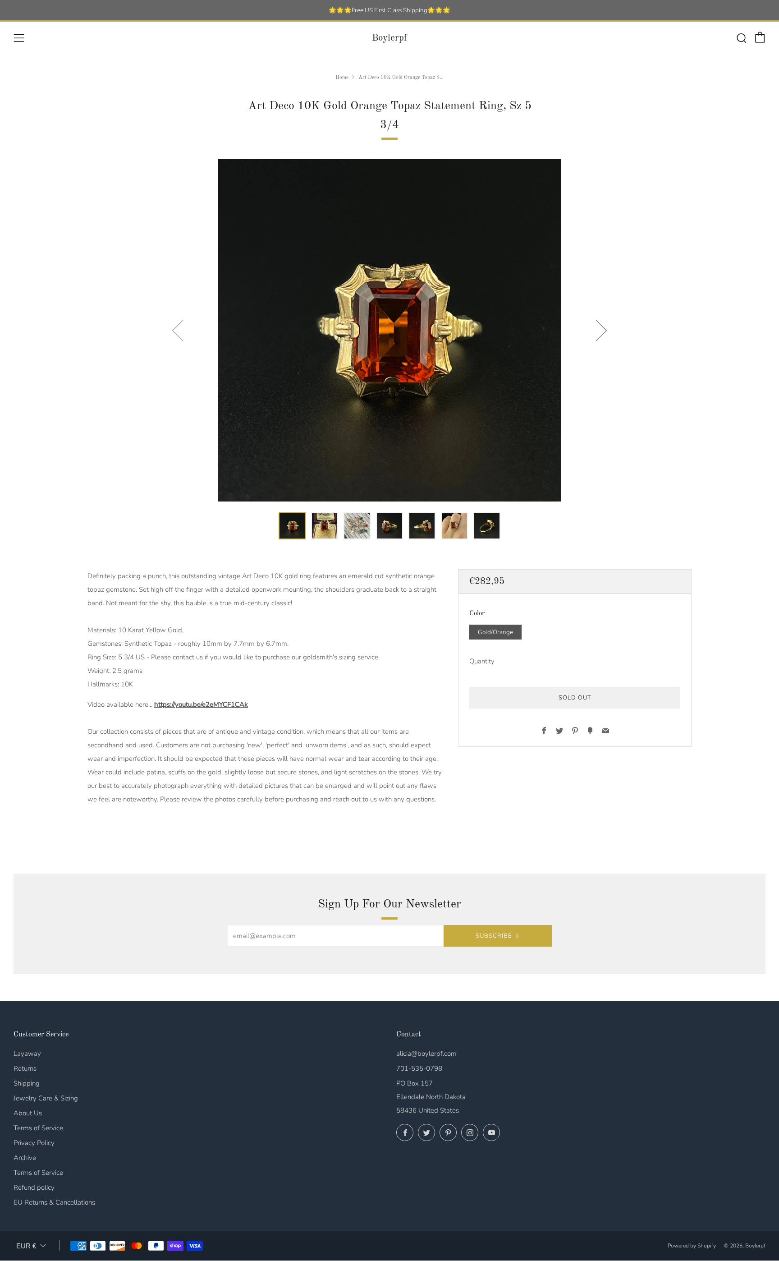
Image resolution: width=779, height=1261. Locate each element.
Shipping (27, 1083)
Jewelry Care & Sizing (46, 1098)
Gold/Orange (495, 632)
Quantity (482, 661)
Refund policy (34, 1187)
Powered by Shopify (692, 1245)
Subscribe (494, 936)
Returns (25, 1068)
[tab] (292, 525)
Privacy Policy (34, 1142)
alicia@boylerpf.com (426, 1053)
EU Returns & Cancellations (54, 1202)
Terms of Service (38, 1127)
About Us (28, 1113)
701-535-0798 (419, 1068)
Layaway (27, 1053)
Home (341, 77)
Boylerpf (389, 38)
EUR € (26, 1246)
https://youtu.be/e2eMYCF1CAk (201, 704)
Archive (25, 1157)
